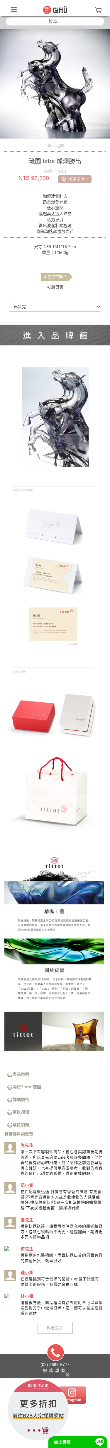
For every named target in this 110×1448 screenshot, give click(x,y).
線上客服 (62, 1442)
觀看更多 (55, 1327)
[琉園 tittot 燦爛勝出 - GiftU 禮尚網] (55, 9)
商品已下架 (55, 277)
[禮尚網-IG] (72, 1394)
